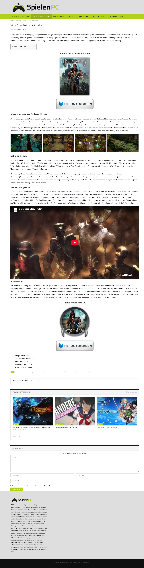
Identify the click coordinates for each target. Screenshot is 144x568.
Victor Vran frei (61, 372)
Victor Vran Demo (40, 372)
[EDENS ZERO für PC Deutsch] (117, 411)
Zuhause (14, 17)
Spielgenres (82, 17)
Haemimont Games (80, 191)
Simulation (58, 17)
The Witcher (92, 288)
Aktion (25, 17)
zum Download (115, 17)
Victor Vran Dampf (29, 372)
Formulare (98, 17)
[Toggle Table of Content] (32, 47)
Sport (70, 17)
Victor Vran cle (18, 372)
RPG (48, 17)
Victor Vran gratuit (71, 372)
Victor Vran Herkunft (83, 372)
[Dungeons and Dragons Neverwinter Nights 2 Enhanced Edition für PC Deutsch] (33, 411)
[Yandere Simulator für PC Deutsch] (75, 411)
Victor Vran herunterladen (96, 372)
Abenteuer (37, 17)
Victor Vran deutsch (50, 372)
